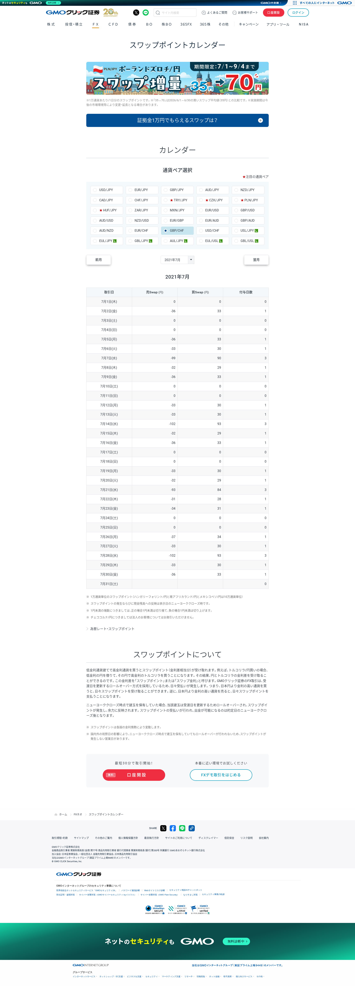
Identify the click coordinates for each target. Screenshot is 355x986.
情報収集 (201, 976)
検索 (158, 12)
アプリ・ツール (277, 24)
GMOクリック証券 (82, 12)
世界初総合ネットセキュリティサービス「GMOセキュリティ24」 (86, 890)
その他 (259, 976)
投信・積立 (74, 24)
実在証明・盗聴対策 (65, 895)
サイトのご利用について (178, 838)
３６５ (205, 24)
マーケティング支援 (171, 976)
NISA (304, 24)
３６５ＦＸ (186, 24)
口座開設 (273, 12)
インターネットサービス (84, 976)
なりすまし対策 (190, 895)
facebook (173, 828)
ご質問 (217, 12)
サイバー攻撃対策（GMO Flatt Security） (160, 895)
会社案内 (264, 838)
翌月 (256, 260)
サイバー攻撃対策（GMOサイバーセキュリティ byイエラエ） (107, 895)
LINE (146, 12)
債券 (132, 24)
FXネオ (78, 814)
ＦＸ (95, 24)
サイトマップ (81, 838)
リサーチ (188, 976)
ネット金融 (214, 976)
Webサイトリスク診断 (154, 890)
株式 (51, 24)
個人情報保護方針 (128, 838)
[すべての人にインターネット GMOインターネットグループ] (326, 3)
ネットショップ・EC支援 (111, 976)
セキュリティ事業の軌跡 (213, 894)
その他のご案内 (103, 838)
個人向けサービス (244, 976)
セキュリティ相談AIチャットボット (185, 890)
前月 (98, 260)
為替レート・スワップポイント (112, 629)
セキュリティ (151, 976)
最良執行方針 (151, 838)
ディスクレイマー (208, 838)
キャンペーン (249, 24)
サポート (248, 12)
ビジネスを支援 (134, 976)
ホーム (63, 814)
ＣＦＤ (113, 24)
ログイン (298, 12)
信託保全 (229, 838)
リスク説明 (246, 838)
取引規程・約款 (60, 838)
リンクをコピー (192, 828)
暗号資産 (228, 976)
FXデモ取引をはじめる (221, 775)
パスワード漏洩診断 (130, 890)
